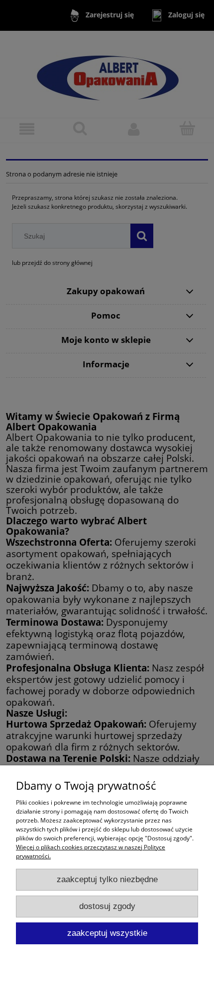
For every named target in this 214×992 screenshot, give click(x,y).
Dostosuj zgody (107, 906)
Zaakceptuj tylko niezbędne (107, 879)
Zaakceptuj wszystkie (107, 933)
